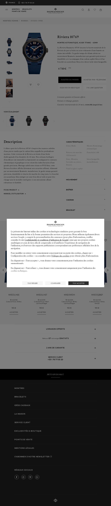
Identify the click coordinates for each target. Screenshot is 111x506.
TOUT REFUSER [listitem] (32, 283)
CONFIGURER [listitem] (55, 283)
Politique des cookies (60, 256)
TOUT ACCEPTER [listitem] (78, 283)
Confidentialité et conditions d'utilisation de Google (46, 240)
